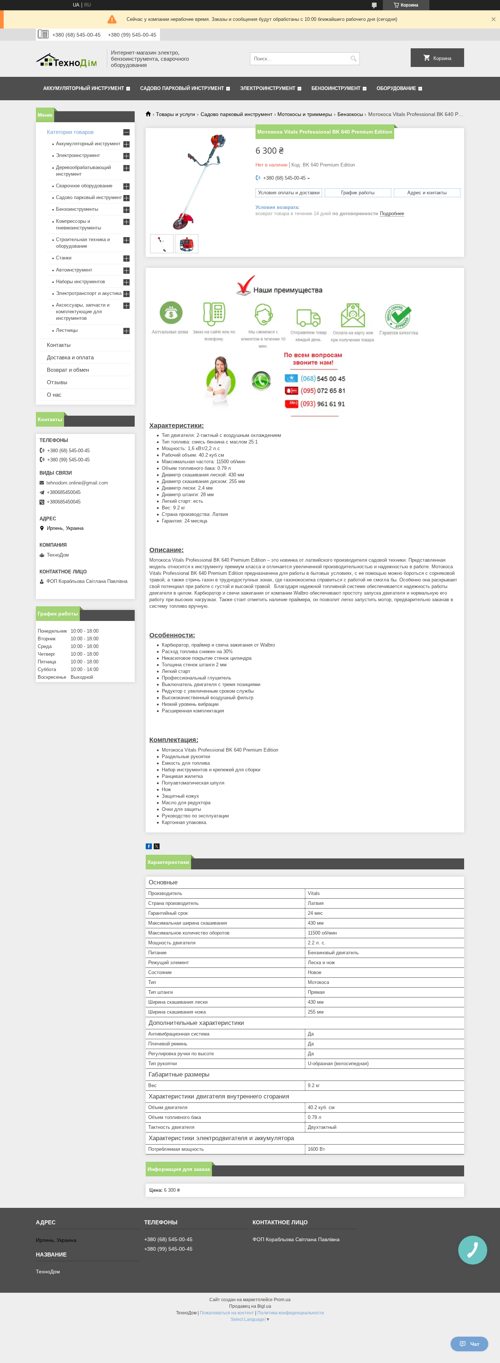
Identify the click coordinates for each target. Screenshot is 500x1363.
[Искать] (353, 58)
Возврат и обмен (68, 370)
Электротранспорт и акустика (89, 293)
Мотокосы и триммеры (304, 114)
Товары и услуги (175, 114)
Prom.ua (282, 1299)
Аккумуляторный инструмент (83, 88)
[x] (157, 847)
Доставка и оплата (70, 357)
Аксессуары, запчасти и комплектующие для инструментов (82, 311)
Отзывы (57, 382)
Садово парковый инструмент (182, 88)
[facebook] (149, 847)
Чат (475, 1344)
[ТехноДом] (69, 58)
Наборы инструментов (80, 281)
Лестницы (67, 330)
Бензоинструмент (336, 88)
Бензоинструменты (77, 209)
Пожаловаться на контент (227, 1312)
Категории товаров (70, 132)
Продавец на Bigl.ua (250, 1306)
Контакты (59, 345)
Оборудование (396, 88)
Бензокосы (350, 114)
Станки (63, 258)
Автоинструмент (74, 270)
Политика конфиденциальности (290, 1312)
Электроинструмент (267, 88)
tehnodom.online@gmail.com (77, 483)
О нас (54, 395)
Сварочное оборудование (84, 185)
